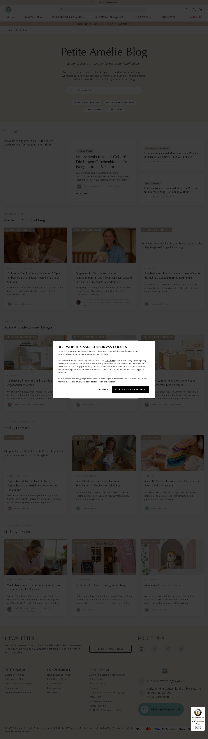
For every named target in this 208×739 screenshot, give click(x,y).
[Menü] (203, 709)
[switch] (198, 727)
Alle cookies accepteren (130, 389)
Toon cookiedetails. (107, 381)
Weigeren (102, 389)
